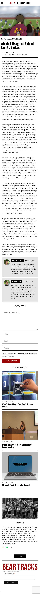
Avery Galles (22, 54)
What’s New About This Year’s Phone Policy (17, 405)
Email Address (9, 574)
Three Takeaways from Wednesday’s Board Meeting (17, 446)
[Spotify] (7, 547)
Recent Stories (14, 39)
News (3, 39)
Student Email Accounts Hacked (16, 485)
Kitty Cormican (9, 54)
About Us (20, 523)
